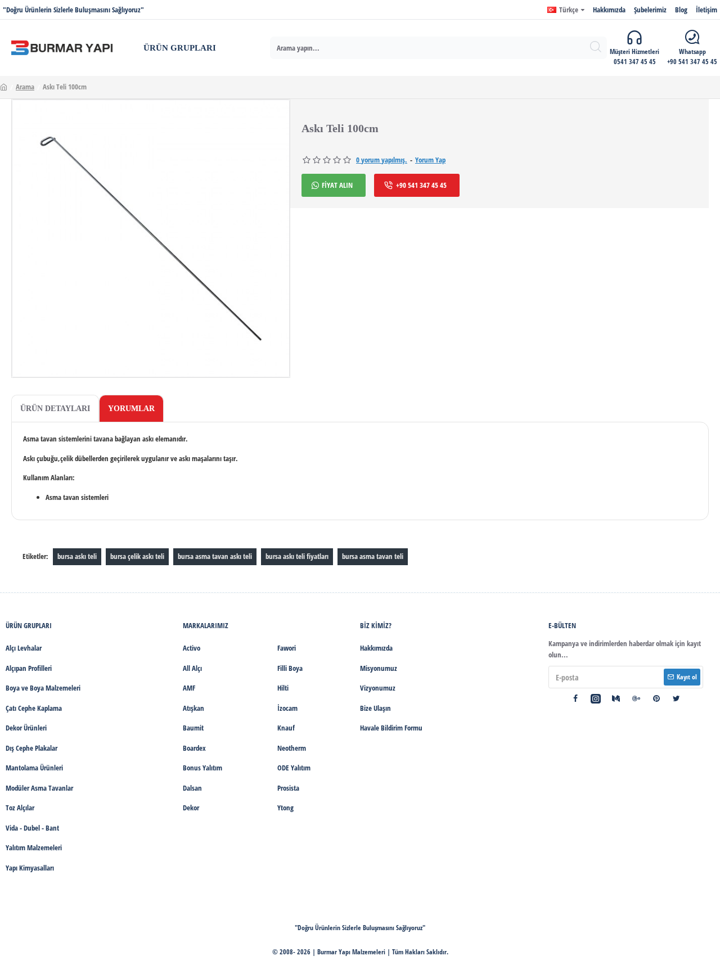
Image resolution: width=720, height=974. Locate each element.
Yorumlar (131, 408)
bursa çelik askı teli (137, 556)
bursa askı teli (77, 556)
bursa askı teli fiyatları (297, 556)
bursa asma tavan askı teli (215, 556)
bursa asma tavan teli (372, 556)
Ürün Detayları (55, 408)
